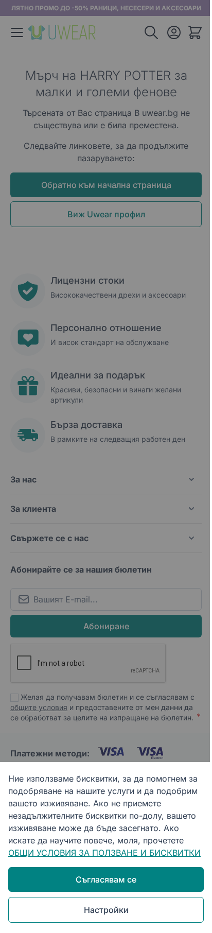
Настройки (106, 910)
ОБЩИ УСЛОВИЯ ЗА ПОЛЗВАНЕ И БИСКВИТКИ (104, 853)
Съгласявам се (106, 879)
